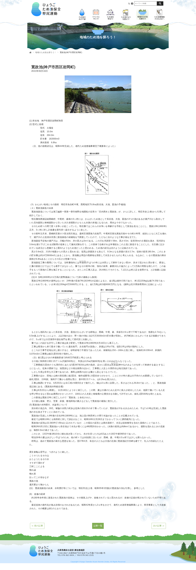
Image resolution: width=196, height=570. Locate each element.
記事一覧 (98, 526)
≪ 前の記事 (37, 526)
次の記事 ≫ (159, 526)
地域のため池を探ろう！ (45, 52)
